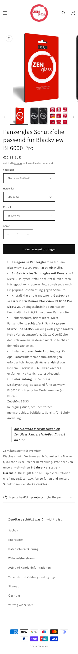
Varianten (9, 169)
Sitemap (13, 586)
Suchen (13, 530)
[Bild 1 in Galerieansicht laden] (19, 116)
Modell (7, 207)
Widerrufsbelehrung (21, 558)
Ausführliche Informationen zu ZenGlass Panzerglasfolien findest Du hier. (39, 434)
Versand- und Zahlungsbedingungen (32, 577)
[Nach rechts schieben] (73, 117)
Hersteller (8, 188)
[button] (5, 13)
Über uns (14, 595)
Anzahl (7, 226)
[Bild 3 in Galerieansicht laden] (59, 116)
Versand (18, 163)
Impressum (16, 540)
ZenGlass (43, 646)
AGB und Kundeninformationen (29, 567)
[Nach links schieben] (4, 117)
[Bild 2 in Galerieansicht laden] (39, 116)
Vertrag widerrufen (21, 605)
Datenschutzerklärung (23, 549)
